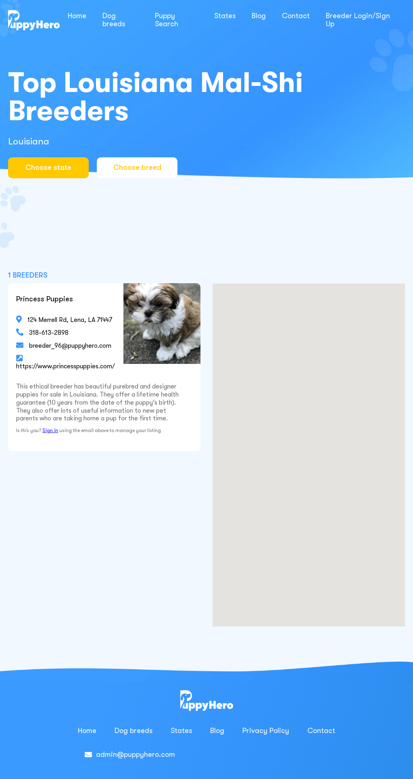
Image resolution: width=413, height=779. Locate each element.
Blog (259, 16)
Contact (296, 16)
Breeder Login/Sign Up (358, 20)
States (225, 16)
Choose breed (137, 167)
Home (77, 16)
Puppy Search (166, 20)
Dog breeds (113, 20)
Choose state (48, 167)
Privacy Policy (265, 731)
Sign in (50, 430)
